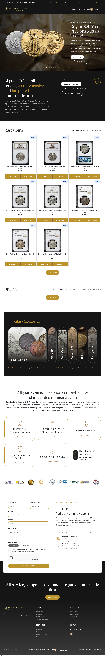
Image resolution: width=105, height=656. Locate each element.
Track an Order (74, 614)
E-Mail (10, 511)
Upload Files (12, 542)
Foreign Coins (92, 350)
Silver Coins (18, 359)
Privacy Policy (40, 616)
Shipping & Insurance (42, 636)
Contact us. (83, 459)
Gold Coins (72, 352)
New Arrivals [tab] (76, 130)
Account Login (74, 611)
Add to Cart (28, 176)
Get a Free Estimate (28, 566)
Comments (12, 528)
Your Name (12, 502)
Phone (10, 520)
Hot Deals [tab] (82, 289)
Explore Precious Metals (73, 89)
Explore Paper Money (72, 93)
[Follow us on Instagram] (71, 634)
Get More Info (19, 437)
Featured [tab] (86, 130)
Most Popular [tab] (58, 289)
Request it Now (52, 461)
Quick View (12, 176)
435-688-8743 (10, 2)
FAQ (37, 631)
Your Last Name (35, 502)
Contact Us (19, 463)
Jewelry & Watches (91, 368)
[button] (46, 67)
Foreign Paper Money (76, 368)
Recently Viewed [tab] (94, 289)
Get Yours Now (52, 437)
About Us (39, 629)
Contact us (39, 611)
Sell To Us (81, 62)
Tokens (50, 368)
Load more (52, 272)
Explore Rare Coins (71, 84)
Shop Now (77, 57)
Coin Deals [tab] (96, 130)
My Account (39, 614)
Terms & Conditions (42, 619)
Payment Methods (41, 634)
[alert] (28, 550)
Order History (74, 616)
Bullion (82, 354)
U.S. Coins (51, 353)
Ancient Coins (41, 368)
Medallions (11, 368)
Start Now (84, 435)
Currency (61, 353)
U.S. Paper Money (61, 368)
